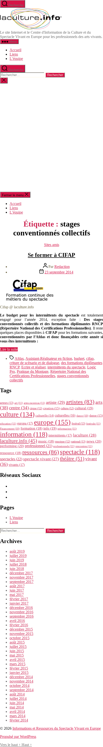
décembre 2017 (21, 573)
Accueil (15, 50)
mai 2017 (17, 595)
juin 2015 (17, 651)
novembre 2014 (21, 681)
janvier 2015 (19, 673)
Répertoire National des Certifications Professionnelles (48, 373)
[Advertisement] (51, 137)
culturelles (65, 415)
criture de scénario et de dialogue (34, 363)
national (78, 441)
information (23, 434)
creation (51, 408)
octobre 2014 (19, 686)
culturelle (44, 415)
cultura (67, 408)
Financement (10, 428)
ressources (40, 452)
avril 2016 (17, 621)
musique (62, 441)
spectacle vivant (41, 459)
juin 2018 (17, 569)
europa (25, 423)
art (18, 402)
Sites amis (51, 245)
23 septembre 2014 (59, 272)
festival (78, 423)
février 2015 (19, 668)
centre (19, 407)
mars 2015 (17, 664)
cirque (36, 408)
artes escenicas (34, 402)
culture (17, 414)
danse (96, 415)
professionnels (63, 446)
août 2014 (17, 694)
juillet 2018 (18, 564)
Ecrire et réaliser (33, 367)
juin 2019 (17, 560)
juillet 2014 (18, 698)
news (93, 441)
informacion (67, 428)
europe (52, 422)
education (8, 423)
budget (79, 358)
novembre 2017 (21, 577)
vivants (17, 465)
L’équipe (16, 59)
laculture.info (18, 440)
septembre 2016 (22, 616)
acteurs (6, 403)
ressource (10, 453)
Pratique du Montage (32, 371)
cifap (90, 358)
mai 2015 (17, 655)
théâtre (72, 459)
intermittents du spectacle (66, 367)
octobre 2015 (19, 638)
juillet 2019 (18, 556)
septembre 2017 (22, 582)
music (46, 441)
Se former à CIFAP (51, 255)
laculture (84, 435)
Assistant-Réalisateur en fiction (48, 358)
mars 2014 (17, 716)
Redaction (62, 267)
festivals (93, 423)
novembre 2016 (21, 612)
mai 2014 (17, 707)
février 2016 (19, 625)
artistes (80, 402)
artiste (55, 402)
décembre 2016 (21, 608)
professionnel (38, 446)
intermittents (60, 435)
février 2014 (19, 720)
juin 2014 (17, 703)
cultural (84, 408)
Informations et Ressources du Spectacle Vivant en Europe (56, 728)
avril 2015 (17, 660)
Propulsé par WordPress (18, 736)
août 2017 (17, 586)
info (50, 428)
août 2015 (17, 642)
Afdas (19, 358)
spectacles (11, 459)
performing (12, 446)
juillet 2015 (18, 647)
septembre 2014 (22, 690)
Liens (14, 54)
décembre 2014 (21, 677)
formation (31, 428)
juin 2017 (17, 590)
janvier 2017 (19, 603)
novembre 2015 (21, 634)
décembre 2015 (21, 629)
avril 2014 (17, 711)
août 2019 (17, 551)
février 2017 (19, 599)
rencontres (83, 446)
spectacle (80, 452)
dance (82, 415)
